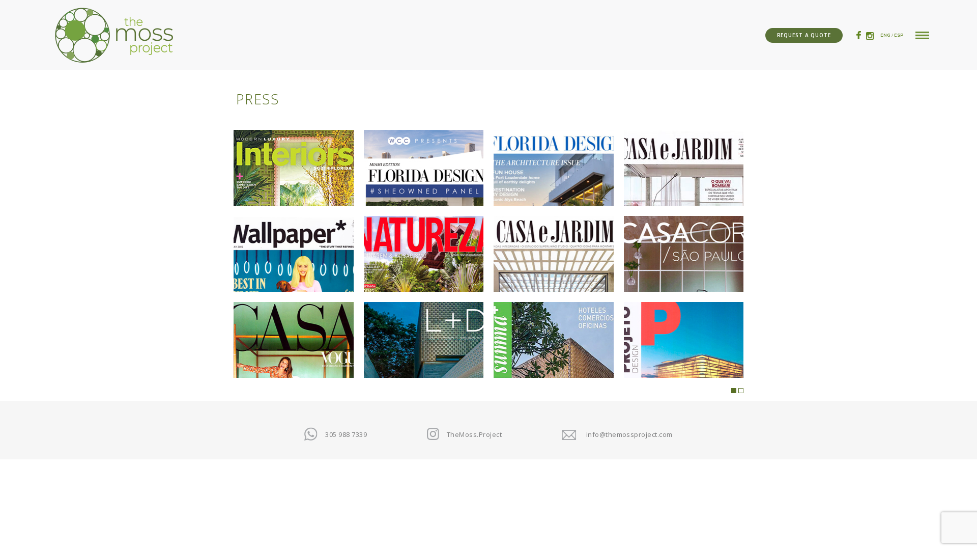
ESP (898, 35)
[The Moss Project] (114, 35)
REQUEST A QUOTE (804, 35)
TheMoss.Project (474, 434)
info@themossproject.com (628, 434)
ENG (885, 35)
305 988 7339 (346, 434)
